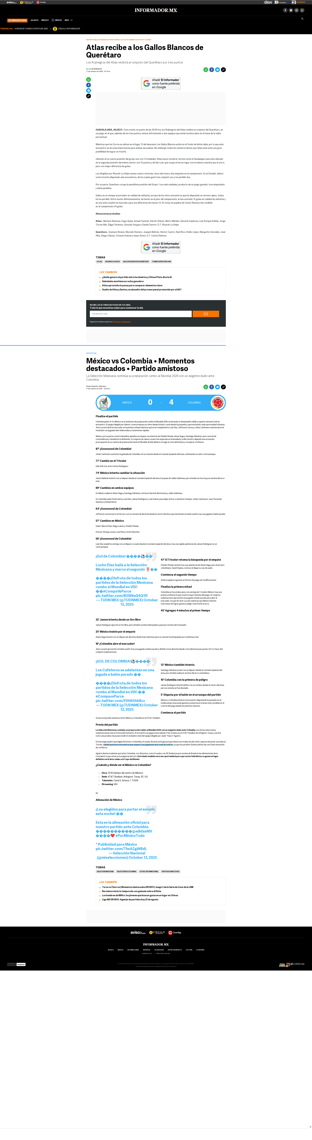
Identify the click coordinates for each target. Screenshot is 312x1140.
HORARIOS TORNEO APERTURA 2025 (31, 28)
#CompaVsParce (117, 591)
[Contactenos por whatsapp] (302, 9)
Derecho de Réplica (155, 966)
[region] (156, 1134)
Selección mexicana (105, 871)
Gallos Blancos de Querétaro (136, 261)
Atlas (99, 261)
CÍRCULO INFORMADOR (69, 28)
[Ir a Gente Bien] (40, 1)
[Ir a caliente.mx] (268, 2)
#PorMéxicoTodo (130, 835)
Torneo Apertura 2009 (161, 261)
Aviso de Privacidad (142, 966)
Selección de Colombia (126, 871)
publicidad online (163, 953)
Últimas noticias (17, 20)
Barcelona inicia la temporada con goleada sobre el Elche (131, 891)
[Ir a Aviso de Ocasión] (138, 930)
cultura (189, 949)
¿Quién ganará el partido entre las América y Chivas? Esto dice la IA (137, 277)
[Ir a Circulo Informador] (25, 1)
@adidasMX (142, 831)
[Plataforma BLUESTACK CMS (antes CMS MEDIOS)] (21, 963)
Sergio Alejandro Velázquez (96, 386)
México (45, 20)
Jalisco (34, 20)
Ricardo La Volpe (112, 261)
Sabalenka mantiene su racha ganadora (123, 281)
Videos (58, 20)
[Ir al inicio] (36, 10)
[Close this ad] (310, 1127)
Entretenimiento (175, 949)
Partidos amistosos (170, 871)
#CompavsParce (110, 696)
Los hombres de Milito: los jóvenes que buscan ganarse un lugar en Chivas (140, 895)
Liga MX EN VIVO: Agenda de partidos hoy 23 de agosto (130, 899)
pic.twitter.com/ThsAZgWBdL (121, 848)
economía (200, 949)
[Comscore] (297, 963)
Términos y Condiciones (122, 321)
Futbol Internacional (149, 871)
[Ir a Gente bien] (174, 930)
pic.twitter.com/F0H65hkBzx (120, 700)
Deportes (90, 39)
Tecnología (159, 949)
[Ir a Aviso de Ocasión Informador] (12, 1)
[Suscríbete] (297, 2)
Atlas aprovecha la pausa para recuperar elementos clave (132, 285)
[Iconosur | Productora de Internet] (11, 963)
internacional (133, 949)
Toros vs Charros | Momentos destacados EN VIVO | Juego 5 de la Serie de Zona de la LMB (147, 887)
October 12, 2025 (143, 857)
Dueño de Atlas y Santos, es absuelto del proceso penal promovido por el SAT (142, 289)
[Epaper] (281, 2)
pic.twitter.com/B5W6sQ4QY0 (122, 595)
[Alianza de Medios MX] (284, 963)
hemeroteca (147, 953)
